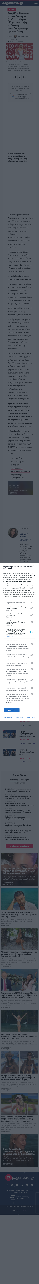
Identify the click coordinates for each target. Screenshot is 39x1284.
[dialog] (19, 642)
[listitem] (19, 602)
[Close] (35, 567)
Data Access (19, 717)
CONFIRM (12, 710)
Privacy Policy (30, 717)
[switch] (31, 608)
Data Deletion (8, 717)
